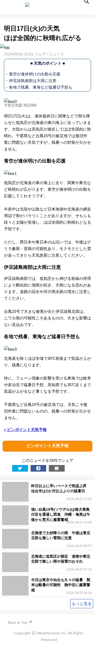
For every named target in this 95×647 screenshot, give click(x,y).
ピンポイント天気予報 (47, 445)
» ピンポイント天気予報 (25, 429)
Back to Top (17, 622)
